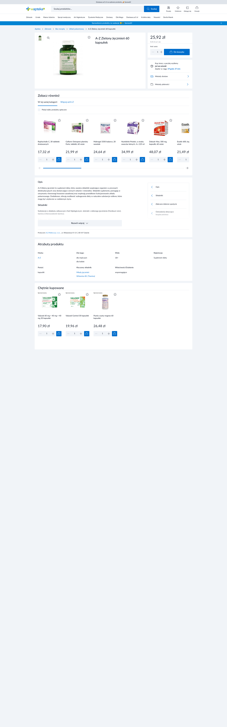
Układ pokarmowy (76, 29)
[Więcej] (187, 84)
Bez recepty (60, 29)
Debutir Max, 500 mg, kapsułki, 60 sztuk (158, 143)
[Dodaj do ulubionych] (89, 37)
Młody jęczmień (82, 272)
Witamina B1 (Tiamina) (85, 276)
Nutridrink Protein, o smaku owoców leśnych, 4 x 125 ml (133, 143)
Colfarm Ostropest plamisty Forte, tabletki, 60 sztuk (77, 143)
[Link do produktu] (49, 140)
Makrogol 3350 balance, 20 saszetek (105, 143)
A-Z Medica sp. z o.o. (53, 233)
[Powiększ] (48, 38)
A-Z (39, 258)
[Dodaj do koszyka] (58, 159)
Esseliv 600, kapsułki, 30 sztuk (187, 143)
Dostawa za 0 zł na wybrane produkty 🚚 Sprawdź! (113, 2)
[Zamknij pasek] (221, 23)
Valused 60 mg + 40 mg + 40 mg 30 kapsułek (49, 317)
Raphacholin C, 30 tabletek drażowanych (49, 143)
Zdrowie (48, 29)
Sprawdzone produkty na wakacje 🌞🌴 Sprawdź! (112, 23)
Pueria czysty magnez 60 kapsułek (103, 317)
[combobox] (98, 9)
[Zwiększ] (161, 52)
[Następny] (187, 168)
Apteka (37, 29)
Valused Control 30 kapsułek (77, 316)
